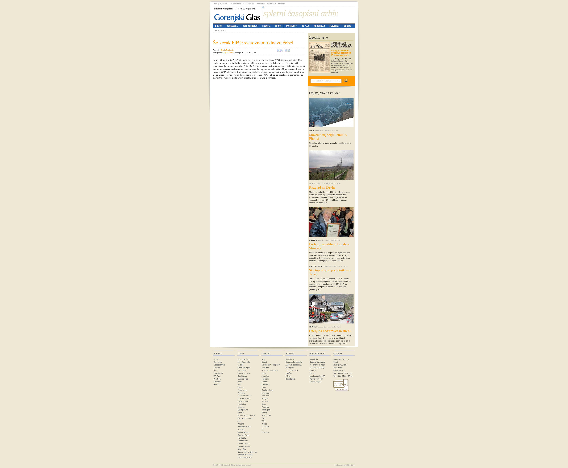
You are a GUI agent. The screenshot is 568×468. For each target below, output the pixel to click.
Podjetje (261, 4)
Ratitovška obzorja (245, 455)
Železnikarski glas (245, 458)
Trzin (264, 418)
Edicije (347, 26)
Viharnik (241, 424)
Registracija (290, 379)
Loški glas (242, 404)
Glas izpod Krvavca (245, 418)
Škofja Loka (266, 415)
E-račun (288, 373)
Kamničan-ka (243, 441)
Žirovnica (265, 432)
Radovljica (266, 410)
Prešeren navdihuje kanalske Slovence (329, 246)
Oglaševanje (248, 4)
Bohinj (264, 362)
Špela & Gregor (244, 368)
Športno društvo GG (317, 376)
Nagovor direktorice (317, 362)
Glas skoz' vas (243, 435)
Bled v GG (242, 449)
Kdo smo (313, 370)
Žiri (263, 430)
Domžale (265, 368)
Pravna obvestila (316, 379)
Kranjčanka (242, 376)
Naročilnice (236, 4)
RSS (215, 4)
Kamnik (265, 382)
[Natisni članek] (289, 51)
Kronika (266, 26)
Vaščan (240, 387)
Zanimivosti (291, 26)
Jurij (239, 421)
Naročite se (290, 359)
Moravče (265, 401)
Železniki (265, 427)
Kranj (264, 387)
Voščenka (241, 393)
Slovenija (334, 26)
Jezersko (265, 379)
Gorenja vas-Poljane (270, 370)
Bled (263, 359)
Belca (240, 382)
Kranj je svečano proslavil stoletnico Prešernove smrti (341, 52)
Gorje (264, 373)
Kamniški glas (243, 444)
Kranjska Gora (267, 390)
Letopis (240, 365)
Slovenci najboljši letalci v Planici (328, 136)
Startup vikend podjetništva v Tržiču (330, 272)
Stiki (239, 385)
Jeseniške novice (244, 396)
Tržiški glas (242, 438)
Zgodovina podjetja (317, 368)
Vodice (264, 424)
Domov (218, 26)
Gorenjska (232, 26)
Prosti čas (319, 26)
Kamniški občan (244, 446)
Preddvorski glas (244, 427)
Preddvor (265, 407)
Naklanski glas (243, 432)
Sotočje (241, 413)
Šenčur (264, 413)
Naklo (264, 404)
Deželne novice (244, 399)
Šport (278, 26)
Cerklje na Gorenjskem (271, 365)
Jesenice (265, 376)
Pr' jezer (241, 430)
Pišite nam (271, 4)
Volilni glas (242, 370)
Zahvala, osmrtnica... (293, 365)
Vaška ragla (242, 390)
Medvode (265, 396)
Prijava (288, 376)
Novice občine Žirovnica (247, 452)
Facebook (224, 4)
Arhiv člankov (220, 30)
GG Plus (305, 26)
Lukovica (265, 393)
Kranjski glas (243, 379)
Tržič (263, 421)
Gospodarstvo (250, 26)
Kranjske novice (244, 373)
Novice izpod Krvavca (246, 415)
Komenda (265, 385)
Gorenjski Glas (243, 359)
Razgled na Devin (322, 187)
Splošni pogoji (315, 382)
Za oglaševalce (291, 370)
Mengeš (265, 399)
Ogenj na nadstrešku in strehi (330, 330)
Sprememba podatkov (294, 362)
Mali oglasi (289, 368)
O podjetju (313, 359)
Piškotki (281, 4)
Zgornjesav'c (243, 410)
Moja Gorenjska (244, 362)
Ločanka (241, 407)
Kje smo (312, 373)
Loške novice (243, 401)
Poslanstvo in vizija (317, 365)
